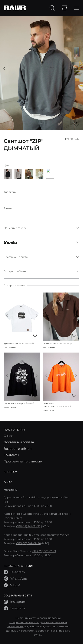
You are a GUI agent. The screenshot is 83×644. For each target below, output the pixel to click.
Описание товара (15, 228)
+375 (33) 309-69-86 (28, 543)
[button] (4, 68)
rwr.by (38, 634)
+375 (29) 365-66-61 (44, 551)
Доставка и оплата (16, 256)
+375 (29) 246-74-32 (28, 526)
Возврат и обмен (15, 271)
